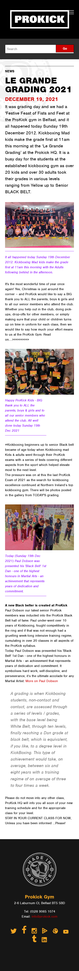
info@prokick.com (44, 916)
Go (65, 48)
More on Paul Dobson (41, 681)
